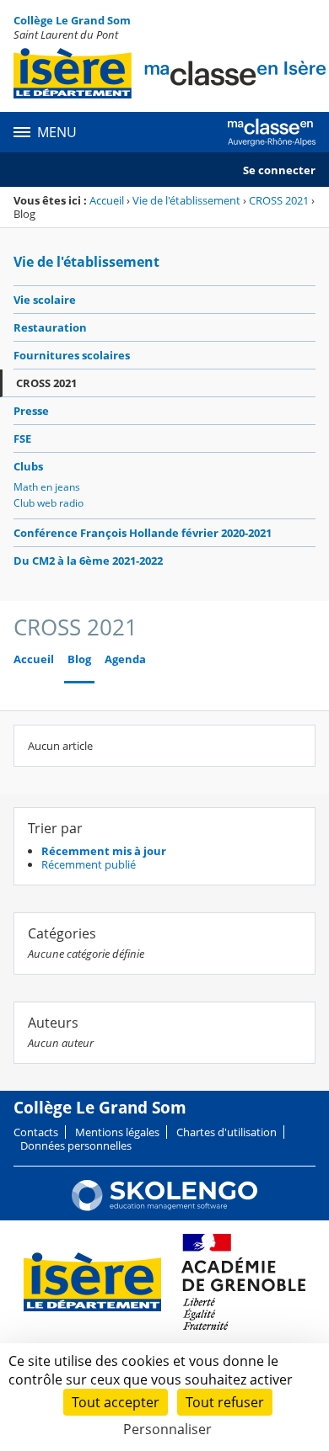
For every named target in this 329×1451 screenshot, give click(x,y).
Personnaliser (167, 1429)
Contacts (35, 1132)
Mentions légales (117, 1132)
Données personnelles (76, 1145)
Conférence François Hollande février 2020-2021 (142, 532)
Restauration (50, 327)
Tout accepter (115, 1402)
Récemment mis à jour (103, 851)
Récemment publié (88, 864)
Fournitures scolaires (71, 355)
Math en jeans (46, 487)
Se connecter (279, 170)
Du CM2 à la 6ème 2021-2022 (88, 560)
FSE (22, 438)
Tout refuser (225, 1402)
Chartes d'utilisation (226, 1132)
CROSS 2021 (279, 200)
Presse (31, 410)
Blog (79, 659)
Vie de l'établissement (186, 200)
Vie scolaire (44, 299)
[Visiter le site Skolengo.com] (164, 1206)
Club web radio (48, 503)
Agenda (125, 659)
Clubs (28, 466)
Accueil (106, 200)
